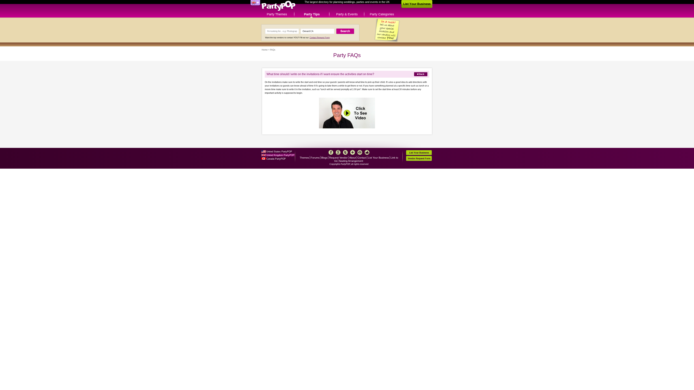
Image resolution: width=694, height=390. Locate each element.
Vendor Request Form (419, 158)
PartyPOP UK (278, 6)
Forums (315, 157)
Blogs (324, 157)
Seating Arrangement (351, 160)
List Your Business (378, 157)
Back (420, 74)
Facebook (331, 152)
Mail (359, 152)
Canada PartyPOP (276, 158)
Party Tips (312, 14)
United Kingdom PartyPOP (280, 155)
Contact (361, 157)
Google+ (338, 152)
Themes (304, 157)
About (352, 157)
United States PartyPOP (279, 151)
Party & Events (347, 14)
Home (265, 50)
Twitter (345, 152)
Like (367, 152)
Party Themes (277, 14)
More (352, 152)
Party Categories (382, 14)
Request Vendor (338, 157)
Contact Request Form (320, 37)
